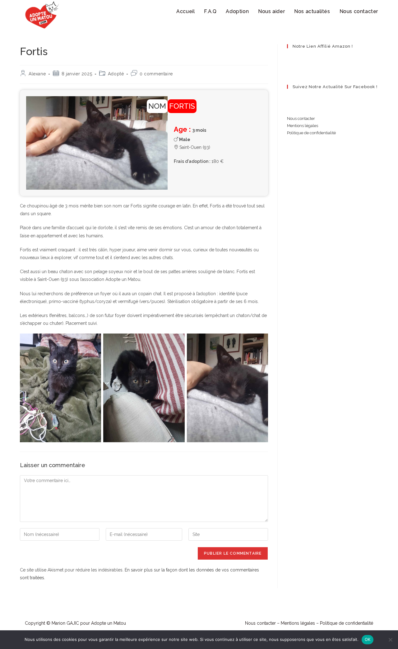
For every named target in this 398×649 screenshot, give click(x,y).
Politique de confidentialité (311, 132)
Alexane (37, 73)
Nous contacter (301, 118)
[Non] (390, 640)
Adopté (116, 73)
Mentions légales (302, 125)
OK (368, 639)
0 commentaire (156, 73)
